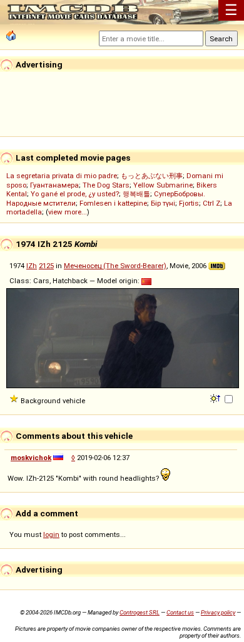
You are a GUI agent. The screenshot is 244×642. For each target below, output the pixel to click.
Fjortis (189, 203)
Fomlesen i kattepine (113, 203)
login (51, 534)
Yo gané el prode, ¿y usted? (75, 193)
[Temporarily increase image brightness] (216, 397)
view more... (67, 212)
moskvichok (31, 457)
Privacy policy (218, 612)
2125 (46, 265)
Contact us (180, 612)
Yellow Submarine (163, 185)
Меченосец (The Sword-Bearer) (115, 265)
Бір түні (163, 203)
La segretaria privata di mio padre (61, 175)
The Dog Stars (106, 185)
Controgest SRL (139, 612)
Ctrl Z (211, 203)
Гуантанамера (54, 185)
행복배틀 (136, 193)
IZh (31, 265)
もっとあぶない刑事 (152, 175)
